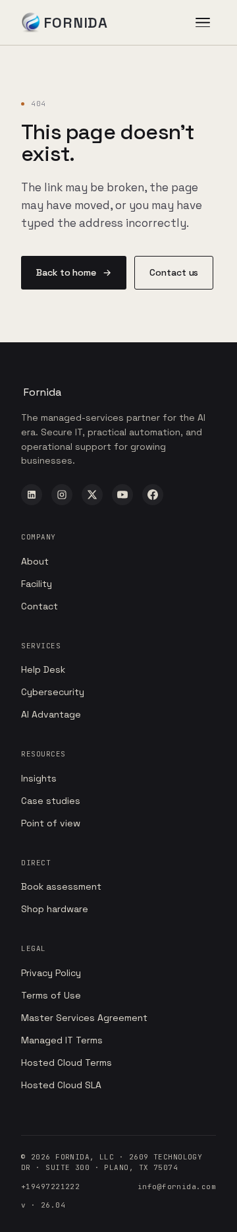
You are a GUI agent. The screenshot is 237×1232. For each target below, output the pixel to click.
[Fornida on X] (92, 494)
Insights (39, 778)
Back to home (73, 272)
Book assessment (61, 886)
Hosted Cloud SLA (61, 1085)
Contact (39, 606)
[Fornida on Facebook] (152, 494)
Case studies (50, 801)
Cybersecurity (52, 692)
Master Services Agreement (84, 1018)
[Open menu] (203, 22)
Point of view (50, 823)
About (35, 561)
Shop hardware (54, 909)
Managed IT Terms (62, 1040)
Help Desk (43, 669)
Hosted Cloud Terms (66, 1062)
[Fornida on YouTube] (122, 494)
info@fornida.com (177, 1186)
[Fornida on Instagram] (61, 494)
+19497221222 (50, 1186)
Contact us (173, 272)
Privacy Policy (51, 973)
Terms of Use (51, 995)
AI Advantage (51, 714)
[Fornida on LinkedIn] (31, 494)
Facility (36, 584)
